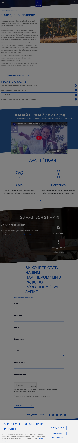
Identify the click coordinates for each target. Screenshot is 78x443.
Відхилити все (57, 433)
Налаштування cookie (57, 437)
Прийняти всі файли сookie (57, 427)
